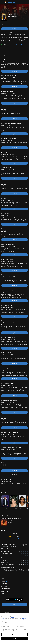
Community (11, 538)
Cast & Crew (16, 51)
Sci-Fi (10, 581)
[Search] (27, 2)
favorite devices (17, 44)
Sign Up (14, 604)
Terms (2, 618)
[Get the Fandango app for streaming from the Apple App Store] (10, 599)
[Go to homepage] (10, 2)
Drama (6, 581)
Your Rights (21, 621)
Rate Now (18, 538)
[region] (14, 627)
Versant (12, 616)
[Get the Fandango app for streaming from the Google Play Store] (18, 599)
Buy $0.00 (14, 474)
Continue (14, 638)
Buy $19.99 (14, 28)
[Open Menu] (2, 2)
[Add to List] (27, 16)
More (2, 42)
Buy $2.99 (14, 71)
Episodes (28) (5, 51)
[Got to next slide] (27, 503)
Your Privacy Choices (14, 634)
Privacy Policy (24, 618)
